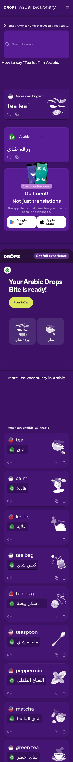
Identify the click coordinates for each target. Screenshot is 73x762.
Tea (56, 25)
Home (10, 25)
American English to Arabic (34, 25)
